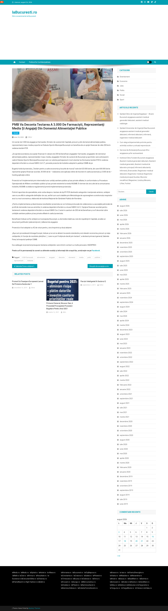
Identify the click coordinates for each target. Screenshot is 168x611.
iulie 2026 (123, 210)
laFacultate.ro (41, 576)
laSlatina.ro (122, 585)
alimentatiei (41, 257)
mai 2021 (123, 412)
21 (142, 541)
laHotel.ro (42, 573)
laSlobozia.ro (132, 585)
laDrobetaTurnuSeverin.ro (88, 588)
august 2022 (125, 366)
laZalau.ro (148, 588)
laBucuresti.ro (24, 12)
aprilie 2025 (124, 279)
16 (153, 537)
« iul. (118, 556)
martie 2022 (124, 380)
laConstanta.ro (66, 576)
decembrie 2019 (126, 476)
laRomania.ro (66, 573)
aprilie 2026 (124, 224)
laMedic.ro (25, 573)
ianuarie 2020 (125, 472)
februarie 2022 (125, 385)
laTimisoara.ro (66, 579)
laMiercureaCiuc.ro (88, 582)
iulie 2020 (123, 444)
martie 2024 (124, 325)
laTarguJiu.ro (115, 588)
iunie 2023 (124, 339)
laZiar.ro (23, 576)
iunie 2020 (124, 449)
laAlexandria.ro (136, 576)
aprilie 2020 (124, 458)
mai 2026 (123, 220)
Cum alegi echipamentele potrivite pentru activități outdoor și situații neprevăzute (136, 143)
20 (136, 541)
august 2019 (125, 495)
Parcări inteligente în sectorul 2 (93, 281)
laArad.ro (113, 579)
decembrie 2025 (126, 243)
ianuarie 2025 (125, 293)
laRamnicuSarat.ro (88, 585)
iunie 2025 (124, 270)
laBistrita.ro (143, 579)
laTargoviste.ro (143, 585)
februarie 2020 (125, 467)
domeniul (72, 257)
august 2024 (125, 307)
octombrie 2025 (126, 252)
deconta (62, 257)
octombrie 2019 (126, 486)
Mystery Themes (34, 608)
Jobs (122, 86)
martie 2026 (124, 229)
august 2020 (125, 440)
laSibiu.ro (113, 585)
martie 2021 (124, 417)
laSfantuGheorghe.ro (135, 573)
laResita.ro (133, 582)
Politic (122, 90)
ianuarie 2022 (125, 389)
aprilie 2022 (124, 376)
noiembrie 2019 (126, 481)
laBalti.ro (41, 582)
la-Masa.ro (51, 573)
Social (16, 133)
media (81, 257)
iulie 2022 (123, 371)
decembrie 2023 (126, 330)
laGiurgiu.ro (76, 582)
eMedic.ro (16, 573)
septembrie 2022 (126, 362)
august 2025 (125, 261)
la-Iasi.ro (123, 573)
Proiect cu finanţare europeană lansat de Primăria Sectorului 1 (27, 282)
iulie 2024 (123, 311)
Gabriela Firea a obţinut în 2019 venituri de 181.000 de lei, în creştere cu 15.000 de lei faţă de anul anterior (26, 266)
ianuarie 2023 (125, 348)
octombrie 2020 (126, 431)
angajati (52, 257)
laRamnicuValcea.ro (68, 588)
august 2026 (125, 206)
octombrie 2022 (126, 357)
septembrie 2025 (126, 256)
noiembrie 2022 (126, 353)
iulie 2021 (123, 408)
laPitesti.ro (75, 585)
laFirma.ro (31, 576)
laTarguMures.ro (127, 588)
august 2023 (125, 334)
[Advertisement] (84, 41)
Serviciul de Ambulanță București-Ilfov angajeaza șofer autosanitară (134, 151)
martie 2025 (124, 284)
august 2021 (125, 403)
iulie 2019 (123, 499)
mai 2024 (123, 316)
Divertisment (125, 77)
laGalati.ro (88, 576)
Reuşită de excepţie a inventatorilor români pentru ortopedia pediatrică (101, 266)
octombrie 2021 (126, 394)
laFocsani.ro (65, 582)
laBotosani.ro (115, 582)
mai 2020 (123, 454)
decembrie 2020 (126, 421)
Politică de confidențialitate (39, 62)
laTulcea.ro (139, 588)
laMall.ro (15, 576)
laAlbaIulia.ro (124, 576)
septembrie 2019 (126, 490)
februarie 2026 (125, 233)
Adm (64, 312)
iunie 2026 (124, 215)
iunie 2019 (124, 504)
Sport (122, 100)
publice (97, 257)
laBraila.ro (125, 582)
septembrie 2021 (126, 399)
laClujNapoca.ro (90, 573)
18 (125, 541)
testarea (30, 261)
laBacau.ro (122, 579)
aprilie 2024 (124, 321)
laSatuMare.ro (143, 582)
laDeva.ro (96, 579)
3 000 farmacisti (27, 257)
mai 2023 (123, 344)
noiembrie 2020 (126, 426)
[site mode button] (149, 62)
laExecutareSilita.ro (28, 579)
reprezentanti (18, 261)
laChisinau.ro (42, 579)
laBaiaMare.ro (133, 579)
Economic (123, 81)
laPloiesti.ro (97, 576)
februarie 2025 (125, 289)
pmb (89, 257)
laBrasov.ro (114, 573)
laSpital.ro (34, 573)
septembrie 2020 (126, 435)
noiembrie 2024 (126, 298)
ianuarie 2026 (125, 238)
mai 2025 (123, 275)
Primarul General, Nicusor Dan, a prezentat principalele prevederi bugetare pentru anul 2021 (59, 306)
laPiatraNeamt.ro (18, 582)
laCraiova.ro (78, 576)
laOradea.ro (65, 585)
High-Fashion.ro (32, 582)
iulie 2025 (123, 266)
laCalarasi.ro (86, 579)
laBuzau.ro (77, 579)
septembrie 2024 (126, 302)
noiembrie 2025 (126, 247)
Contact (22, 62)
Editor (30, 137)
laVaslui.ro (114, 576)
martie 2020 (124, 463)
